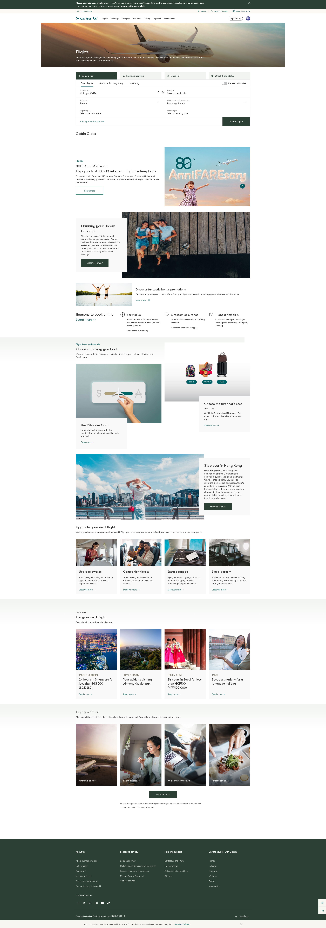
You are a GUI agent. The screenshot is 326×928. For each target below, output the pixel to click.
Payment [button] (157, 19)
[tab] (87, 83)
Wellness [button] (137, 19)
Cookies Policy (181, 924)
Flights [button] (104, 19)
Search (203, 11)
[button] (163, 92)
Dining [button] (147, 19)
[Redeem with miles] (224, 83)
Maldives (244, 916)
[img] (249, 3)
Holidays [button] (115, 19)
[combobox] (119, 102)
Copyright (80, 916)
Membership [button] (169, 19)
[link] (207, 176)
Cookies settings (127, 881)
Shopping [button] (126, 19)
